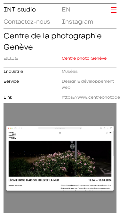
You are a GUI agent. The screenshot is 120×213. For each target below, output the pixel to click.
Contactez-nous (27, 20)
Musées (70, 70)
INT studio (20, 8)
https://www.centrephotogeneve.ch (89, 96)
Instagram (77, 20)
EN (65, 8)
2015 (11, 57)
